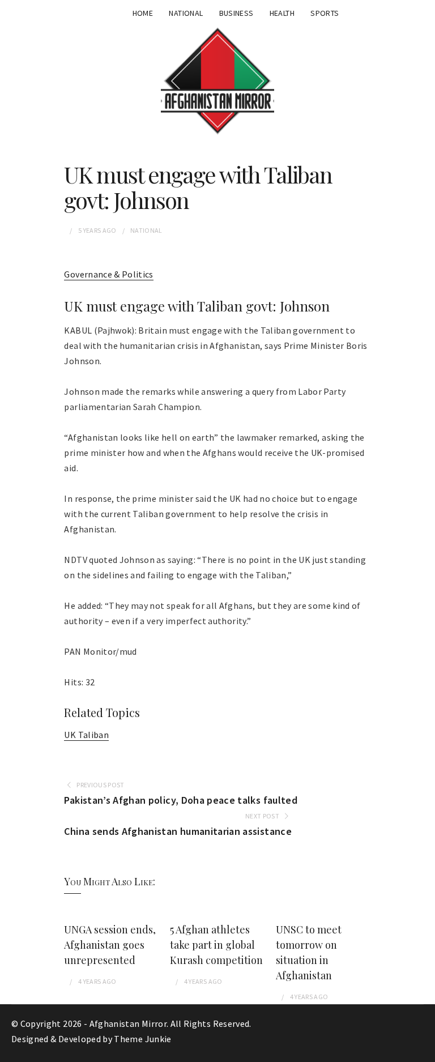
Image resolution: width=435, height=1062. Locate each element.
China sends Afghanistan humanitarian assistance (177, 831)
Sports (324, 13)
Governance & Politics (108, 274)
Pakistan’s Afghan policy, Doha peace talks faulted (180, 800)
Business (236, 13)
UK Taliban (86, 734)
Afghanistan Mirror (128, 1023)
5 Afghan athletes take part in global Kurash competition (216, 945)
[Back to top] (423, 1050)
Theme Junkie (142, 1038)
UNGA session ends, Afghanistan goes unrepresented (110, 945)
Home (143, 13)
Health (282, 13)
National (186, 13)
